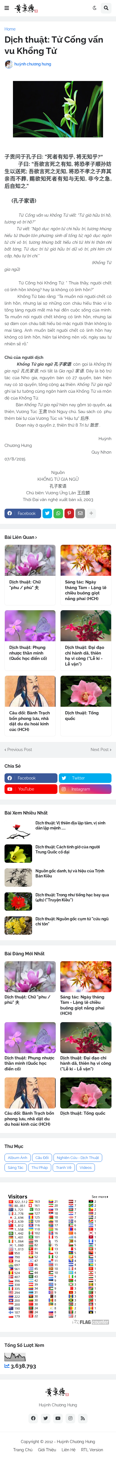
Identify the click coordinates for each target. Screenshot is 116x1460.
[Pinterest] (69, 513)
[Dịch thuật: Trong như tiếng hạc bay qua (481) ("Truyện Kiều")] (18, 901)
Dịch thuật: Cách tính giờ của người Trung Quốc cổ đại (67, 849)
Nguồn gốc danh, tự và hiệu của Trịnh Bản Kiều (69, 873)
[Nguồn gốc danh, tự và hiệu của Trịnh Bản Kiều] (18, 877)
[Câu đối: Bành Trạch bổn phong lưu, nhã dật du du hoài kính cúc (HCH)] (30, 691)
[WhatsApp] (58, 513)
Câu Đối (42, 1158)
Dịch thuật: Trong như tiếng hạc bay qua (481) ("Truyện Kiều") (72, 897)
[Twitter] (47, 513)
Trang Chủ (22, 1450)
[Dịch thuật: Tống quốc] (86, 691)
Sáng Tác (15, 1167)
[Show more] (91, 513)
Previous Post (19, 749)
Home (10, 29)
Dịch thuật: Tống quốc (82, 715)
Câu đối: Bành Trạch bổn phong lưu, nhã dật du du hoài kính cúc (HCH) (29, 721)
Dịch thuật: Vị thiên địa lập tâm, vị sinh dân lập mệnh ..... (70, 825)
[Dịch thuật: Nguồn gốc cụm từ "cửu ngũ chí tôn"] (18, 925)
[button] (7, 8)
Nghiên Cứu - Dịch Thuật (78, 1158)
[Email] (80, 513)
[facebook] (33, 1418)
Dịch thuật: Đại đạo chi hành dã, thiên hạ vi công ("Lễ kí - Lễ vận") (84, 656)
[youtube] (58, 1418)
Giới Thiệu (47, 1450)
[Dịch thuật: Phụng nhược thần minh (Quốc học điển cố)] (30, 625)
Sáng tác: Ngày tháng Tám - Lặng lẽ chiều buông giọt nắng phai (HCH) (85, 590)
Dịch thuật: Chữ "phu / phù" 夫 (25, 584)
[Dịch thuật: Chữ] (30, 560)
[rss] (83, 1418)
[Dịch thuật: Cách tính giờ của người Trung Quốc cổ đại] (18, 853)
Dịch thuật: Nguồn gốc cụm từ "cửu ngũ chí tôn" (72, 921)
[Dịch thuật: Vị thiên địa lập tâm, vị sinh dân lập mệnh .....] (18, 829)
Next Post (100, 749)
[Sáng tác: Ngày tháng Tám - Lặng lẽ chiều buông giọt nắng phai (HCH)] (86, 560)
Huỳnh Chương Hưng (76, 1441)
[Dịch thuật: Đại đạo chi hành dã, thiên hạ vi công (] (86, 625)
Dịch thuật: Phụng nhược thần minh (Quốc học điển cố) (28, 653)
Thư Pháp (40, 1167)
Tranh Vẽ (64, 1167)
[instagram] (70, 1418)
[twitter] (45, 1418)
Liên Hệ (68, 1450)
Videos (86, 1167)
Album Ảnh (17, 1158)
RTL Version (92, 1450)
